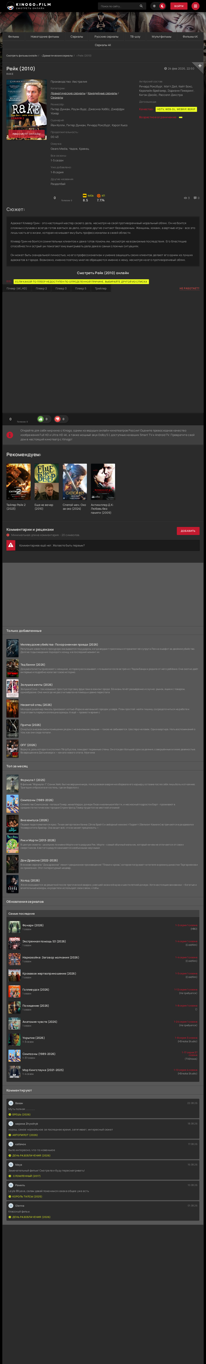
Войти (178, 6)
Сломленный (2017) (26, 1176)
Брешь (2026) (21, 1114)
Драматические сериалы (57, 55)
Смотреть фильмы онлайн (21, 55)
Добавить (188, 531)
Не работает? (190, 288)
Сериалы (77, 36)
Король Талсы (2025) (27, 1196)
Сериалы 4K (103, 45)
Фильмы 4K (190, 36)
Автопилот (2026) (25, 1135)
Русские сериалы (106, 36)
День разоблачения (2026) (31, 1155)
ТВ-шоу (135, 36)
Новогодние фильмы (45, 36)
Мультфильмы (161, 36)
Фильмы (13, 36)
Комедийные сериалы (102, 93)
